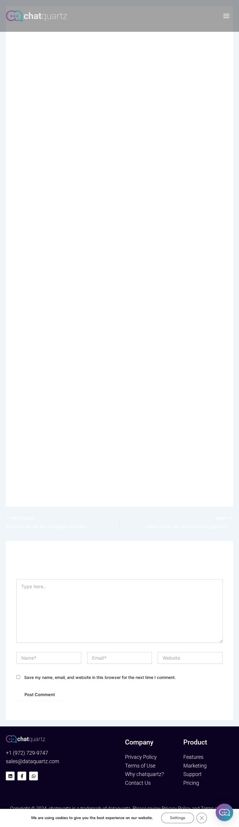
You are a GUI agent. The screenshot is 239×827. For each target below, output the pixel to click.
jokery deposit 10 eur (142, 237)
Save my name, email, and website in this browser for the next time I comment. (100, 677)
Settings (177, 818)
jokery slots (27, 197)
